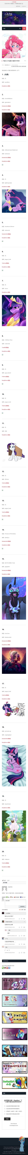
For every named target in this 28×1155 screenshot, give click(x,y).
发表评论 (22, 906)
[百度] (9, 968)
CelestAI (6, 65)
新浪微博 (17, 897)
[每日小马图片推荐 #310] (14, 46)
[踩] (21, 918)
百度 (22, 897)
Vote (7, 1118)
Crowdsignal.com (14, 1125)
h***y (7, 938)
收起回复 (24, 921)
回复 (24, 918)
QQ (12, 897)
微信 (8, 897)
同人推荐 (13, 66)
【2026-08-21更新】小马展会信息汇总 (13, 3)
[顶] (19, 918)
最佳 (25, 909)
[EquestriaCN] (14, 17)
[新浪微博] (7, 968)
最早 (22, 909)
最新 (20, 909)
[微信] (3, 968)
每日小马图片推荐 (22, 66)
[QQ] (5, 968)
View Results (14, 1123)
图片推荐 (17, 66)
